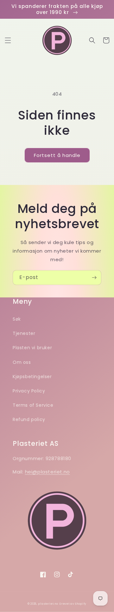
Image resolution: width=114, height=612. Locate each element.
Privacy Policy (29, 391)
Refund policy (29, 419)
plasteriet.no (48, 604)
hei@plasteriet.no (47, 471)
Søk (17, 319)
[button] (8, 40)
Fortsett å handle (57, 155)
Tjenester (24, 333)
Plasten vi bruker (32, 347)
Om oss (22, 362)
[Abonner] (94, 277)
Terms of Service (33, 405)
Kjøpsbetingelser (32, 376)
